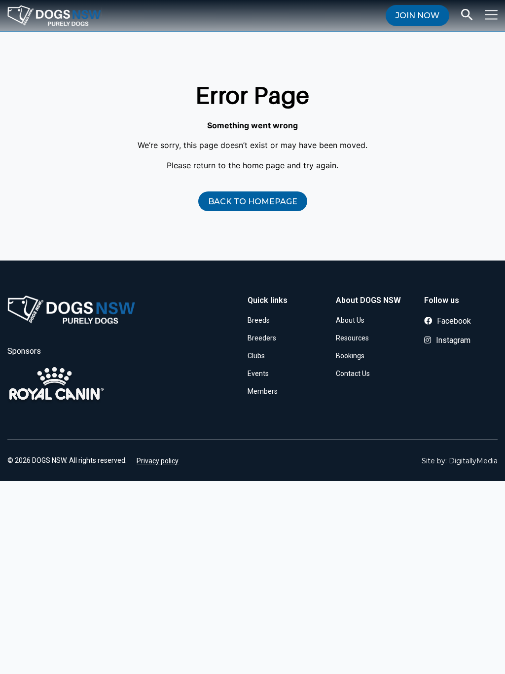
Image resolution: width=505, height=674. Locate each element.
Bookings (350, 356)
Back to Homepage (252, 201)
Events (258, 373)
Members (263, 391)
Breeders (262, 338)
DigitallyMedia (473, 460)
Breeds (259, 320)
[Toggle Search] (467, 15)
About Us (350, 320)
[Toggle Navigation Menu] (491, 15)
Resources (352, 338)
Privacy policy (158, 461)
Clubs (256, 356)
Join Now (417, 15)
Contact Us (353, 373)
